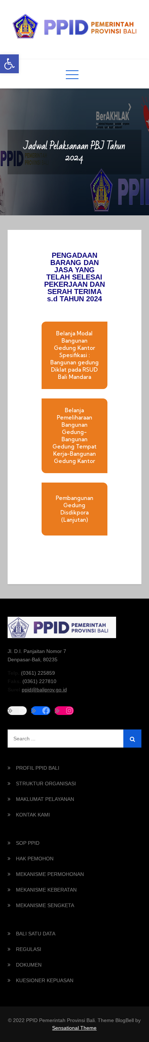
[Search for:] (75, 738)
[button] (9, 63)
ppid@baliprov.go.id (44, 689)
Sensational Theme (74, 1028)
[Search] (132, 738)
